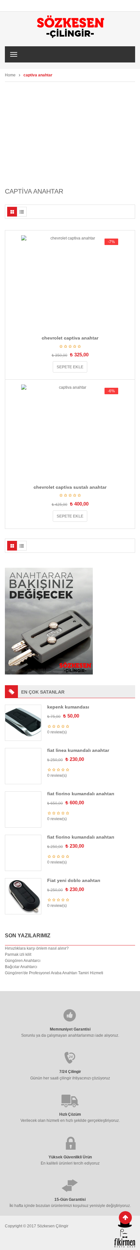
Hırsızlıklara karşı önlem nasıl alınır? (37, 942)
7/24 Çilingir (70, 1066)
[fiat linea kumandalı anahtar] (23, 766)
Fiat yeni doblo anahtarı (73, 874)
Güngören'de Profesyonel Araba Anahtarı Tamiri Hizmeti (54, 967)
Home (10, 75)
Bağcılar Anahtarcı (21, 961)
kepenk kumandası (68, 706)
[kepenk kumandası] (23, 722)
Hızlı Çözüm (70, 1109)
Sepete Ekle (70, 367)
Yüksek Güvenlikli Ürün (70, 1151)
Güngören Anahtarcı (22, 955)
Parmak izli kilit (18, 949)
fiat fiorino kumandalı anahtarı (80, 793)
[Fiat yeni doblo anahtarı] (23, 890)
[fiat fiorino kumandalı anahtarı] (20, 794)
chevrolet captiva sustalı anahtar (70, 487)
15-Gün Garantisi (70, 1194)
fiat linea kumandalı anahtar (78, 750)
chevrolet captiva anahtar (70, 337)
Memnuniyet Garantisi (70, 1023)
